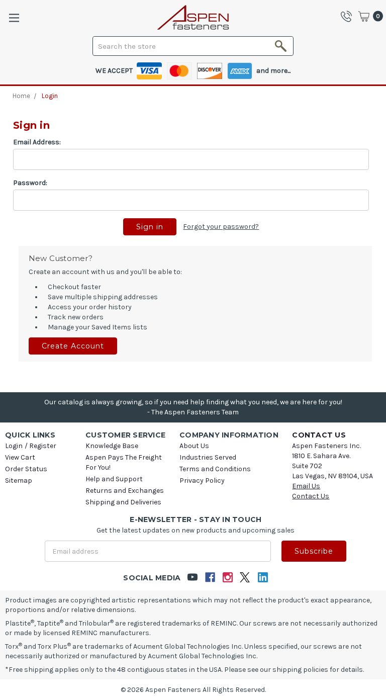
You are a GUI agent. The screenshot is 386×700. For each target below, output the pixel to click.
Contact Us (310, 496)
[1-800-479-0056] (349, 16)
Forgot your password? (221, 226)
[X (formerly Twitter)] (245, 577)
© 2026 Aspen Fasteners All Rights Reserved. (193, 689)
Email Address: (37, 142)
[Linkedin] (262, 577)
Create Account (73, 346)
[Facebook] (210, 577)
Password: (30, 183)
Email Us (306, 486)
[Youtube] (192, 577)
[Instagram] (227, 577)
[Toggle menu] (14, 18)
